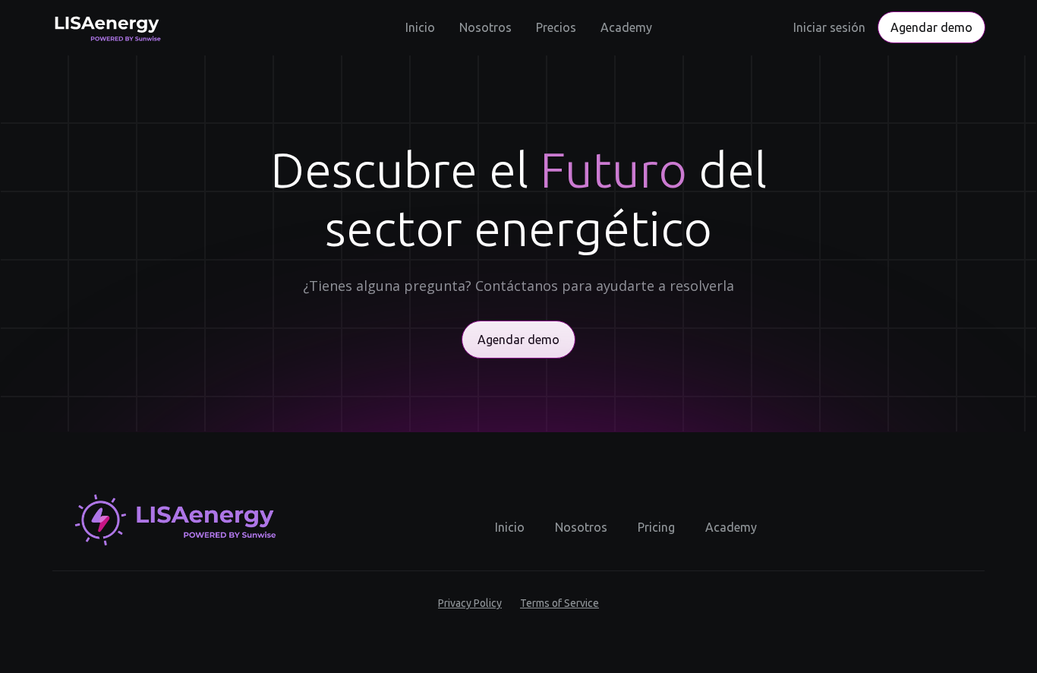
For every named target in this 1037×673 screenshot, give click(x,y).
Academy (626, 27)
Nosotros (485, 27)
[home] (106, 27)
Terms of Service (559, 603)
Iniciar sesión (829, 27)
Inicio (420, 27)
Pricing (656, 527)
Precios (556, 27)
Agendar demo (931, 27)
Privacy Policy (470, 603)
